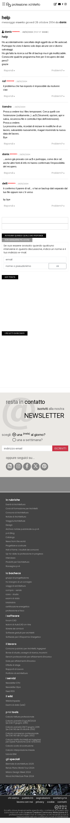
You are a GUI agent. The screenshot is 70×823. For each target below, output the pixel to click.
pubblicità (27, 798)
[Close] (2, 822)
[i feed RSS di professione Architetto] (10, 466)
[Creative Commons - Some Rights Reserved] (35, 807)
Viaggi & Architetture (15, 521)
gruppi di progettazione (17, 577)
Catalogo (10, 537)
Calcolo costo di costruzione (19, 745)
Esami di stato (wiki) (15, 705)
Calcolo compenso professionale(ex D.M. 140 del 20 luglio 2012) (22, 734)
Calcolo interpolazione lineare (20, 750)
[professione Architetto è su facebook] (27, 466)
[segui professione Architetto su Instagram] (18, 466)
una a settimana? (29, 440)
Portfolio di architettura (17, 673)
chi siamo (13, 798)
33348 (45, 32)
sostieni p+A (60, 798)
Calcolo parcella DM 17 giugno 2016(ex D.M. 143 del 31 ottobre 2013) (23, 728)
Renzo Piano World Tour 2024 (20, 767)
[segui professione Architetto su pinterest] (44, 466)
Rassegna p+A (13, 566)
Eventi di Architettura (15, 504)
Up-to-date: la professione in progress (24, 553)
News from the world (16, 541)
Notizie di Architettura (16, 516)
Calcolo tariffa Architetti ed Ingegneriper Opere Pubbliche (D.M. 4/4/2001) (23, 740)
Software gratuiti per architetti (20, 632)
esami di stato (13, 598)
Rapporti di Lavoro (15, 669)
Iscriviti (60, 448)
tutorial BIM (11, 754)
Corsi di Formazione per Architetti (22, 508)
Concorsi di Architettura (17, 512)
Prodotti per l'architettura (17, 562)
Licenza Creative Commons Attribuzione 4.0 (46, 812)
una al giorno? (31, 434)
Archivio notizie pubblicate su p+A (22, 529)
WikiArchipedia (13, 700)
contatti (62, 802)
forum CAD (11, 620)
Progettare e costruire (16, 545)
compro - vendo (14, 590)
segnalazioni (43, 798)
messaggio (8, 22)
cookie (51, 802)
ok (57, 266)
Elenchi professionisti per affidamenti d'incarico (29, 656)
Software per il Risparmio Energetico (23, 637)
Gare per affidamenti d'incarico (21, 661)
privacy (40, 802)
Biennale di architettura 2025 (20, 763)
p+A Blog (10, 533)
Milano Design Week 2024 (18, 772)
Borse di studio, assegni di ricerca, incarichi (26, 652)
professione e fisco (15, 610)
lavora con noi (25, 802)
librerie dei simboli (15, 628)
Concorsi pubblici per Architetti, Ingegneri (26, 648)
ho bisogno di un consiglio (19, 581)
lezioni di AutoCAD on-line (18, 624)
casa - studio (12, 594)
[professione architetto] (25, 5)
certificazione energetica (17, 606)
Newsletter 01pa (13, 687)
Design (9, 525)
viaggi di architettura (16, 586)
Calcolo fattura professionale (20, 716)
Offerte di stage (13, 665)
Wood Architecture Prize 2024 (20, 776)
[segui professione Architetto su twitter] (36, 466)
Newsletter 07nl (13, 682)
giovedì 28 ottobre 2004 (40, 22)
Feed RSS (10, 691)
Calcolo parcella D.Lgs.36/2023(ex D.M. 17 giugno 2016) (21, 721)
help (5, 37)
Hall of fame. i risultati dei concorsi (22, 549)
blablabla (10, 602)
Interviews (10, 557)
